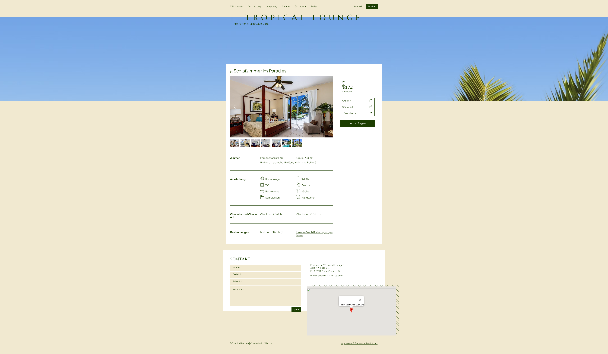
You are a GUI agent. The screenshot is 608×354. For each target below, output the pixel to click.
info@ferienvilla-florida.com (326, 276)
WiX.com (269, 343)
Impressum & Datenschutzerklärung (359, 343)
